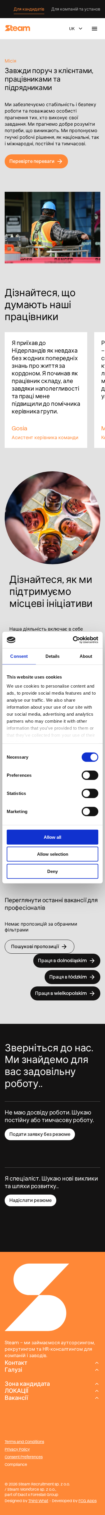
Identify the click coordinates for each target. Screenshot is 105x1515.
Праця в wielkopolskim (61, 993)
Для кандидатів (29, 9)
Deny (52, 871)
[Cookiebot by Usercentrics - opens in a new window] (74, 640)
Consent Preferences (24, 1457)
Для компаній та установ (75, 9)
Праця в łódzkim (68, 976)
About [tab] (86, 655)
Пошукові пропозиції (35, 946)
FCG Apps (87, 1501)
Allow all (52, 836)
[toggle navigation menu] (94, 28)
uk (72, 28)
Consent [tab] (19, 655)
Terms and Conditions (24, 1442)
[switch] (90, 775)
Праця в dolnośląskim (62, 960)
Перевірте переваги (32, 161)
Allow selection (52, 854)
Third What (38, 1501)
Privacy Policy (17, 1449)
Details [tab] (53, 655)
